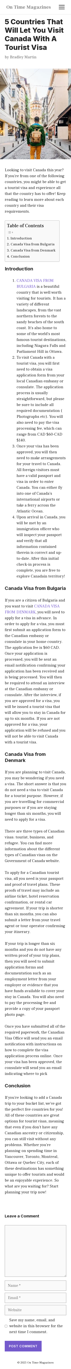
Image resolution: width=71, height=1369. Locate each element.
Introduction (21, 238)
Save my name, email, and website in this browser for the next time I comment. (36, 1326)
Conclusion (20, 256)
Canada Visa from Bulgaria (32, 244)
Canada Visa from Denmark (33, 250)
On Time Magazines (28, 7)
